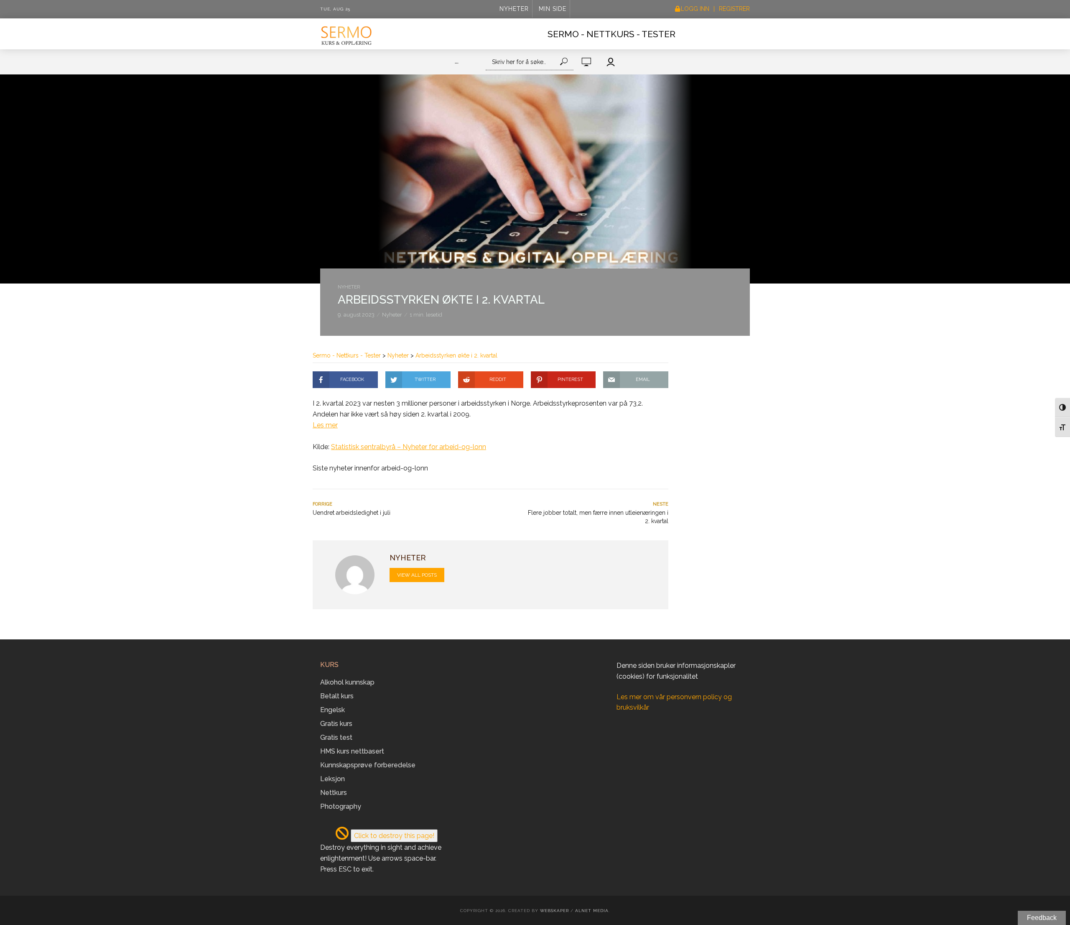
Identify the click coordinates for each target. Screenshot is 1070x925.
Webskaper (554, 910)
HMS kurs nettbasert (352, 751)
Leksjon (332, 779)
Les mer (325, 425)
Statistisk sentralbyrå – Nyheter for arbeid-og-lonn (408, 447)
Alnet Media (592, 910)
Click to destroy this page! (394, 836)
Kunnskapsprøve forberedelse (367, 765)
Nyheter (514, 8)
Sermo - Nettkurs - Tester (611, 34)
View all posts (417, 575)
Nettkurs (333, 793)
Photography (340, 806)
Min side (552, 8)
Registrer (734, 8)
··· (457, 63)
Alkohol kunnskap (347, 682)
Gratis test (336, 737)
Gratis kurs (336, 724)
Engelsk (332, 710)
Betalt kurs (337, 696)
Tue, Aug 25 (335, 9)
